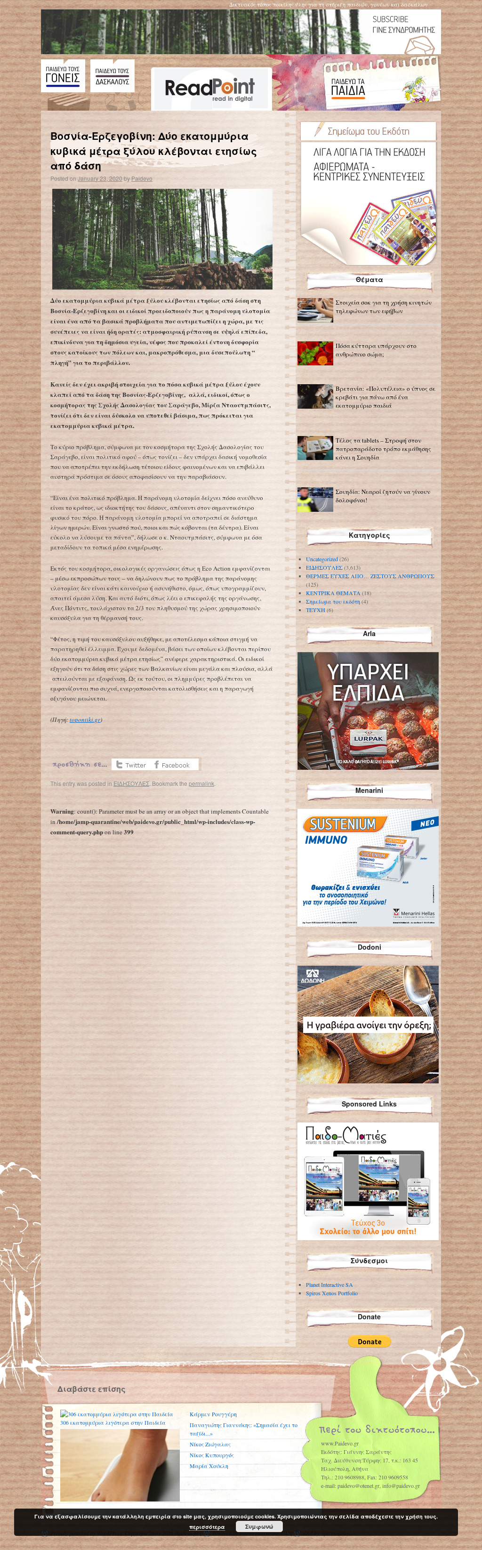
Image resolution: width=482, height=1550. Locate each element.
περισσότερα (207, 1526)
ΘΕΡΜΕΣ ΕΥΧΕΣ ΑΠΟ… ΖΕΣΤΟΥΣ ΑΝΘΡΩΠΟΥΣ (370, 576)
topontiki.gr (85, 719)
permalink (201, 783)
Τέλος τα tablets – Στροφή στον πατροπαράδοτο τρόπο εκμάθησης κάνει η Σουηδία (383, 448)
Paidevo (142, 178)
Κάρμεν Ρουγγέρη (213, 1414)
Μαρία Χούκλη (209, 1465)
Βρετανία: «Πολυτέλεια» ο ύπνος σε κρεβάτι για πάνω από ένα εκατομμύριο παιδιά (385, 397)
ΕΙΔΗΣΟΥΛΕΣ (131, 783)
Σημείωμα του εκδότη (333, 601)
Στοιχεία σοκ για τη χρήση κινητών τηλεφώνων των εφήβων (384, 306)
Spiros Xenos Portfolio (332, 1293)
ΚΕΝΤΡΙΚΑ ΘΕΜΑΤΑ (333, 593)
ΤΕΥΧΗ (315, 610)
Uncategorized (322, 559)
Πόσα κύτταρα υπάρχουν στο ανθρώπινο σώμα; (376, 349)
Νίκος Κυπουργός (212, 1455)
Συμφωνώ (259, 1526)
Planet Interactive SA (329, 1284)
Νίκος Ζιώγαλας (210, 1444)
